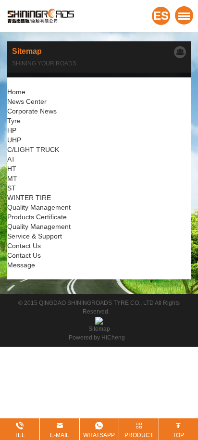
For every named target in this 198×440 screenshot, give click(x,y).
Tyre (14, 121)
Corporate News (32, 111)
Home (16, 92)
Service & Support (34, 236)
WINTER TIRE (29, 197)
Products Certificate (37, 217)
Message (21, 265)
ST (11, 188)
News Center (27, 101)
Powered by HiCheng (99, 337)
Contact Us (24, 246)
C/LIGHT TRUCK (33, 149)
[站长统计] (99, 320)
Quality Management (39, 207)
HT (11, 169)
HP (11, 130)
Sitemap (99, 329)
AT (11, 159)
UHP (14, 140)
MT (12, 178)
